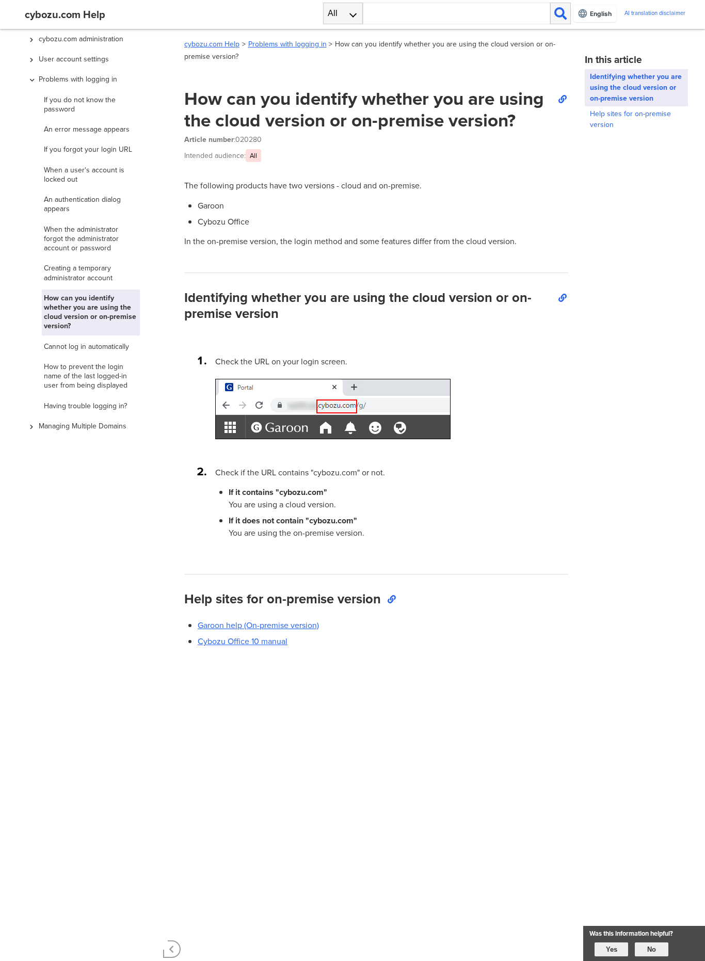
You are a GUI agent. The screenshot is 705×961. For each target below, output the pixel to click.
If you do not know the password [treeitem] (80, 104)
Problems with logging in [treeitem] (78, 79)
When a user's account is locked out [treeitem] (84, 175)
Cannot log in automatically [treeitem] (86, 346)
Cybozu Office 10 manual (242, 641)
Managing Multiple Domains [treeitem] (82, 426)
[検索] (560, 13)
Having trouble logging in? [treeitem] (85, 406)
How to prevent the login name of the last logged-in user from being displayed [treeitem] (85, 376)
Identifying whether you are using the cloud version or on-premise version (636, 87)
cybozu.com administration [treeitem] (81, 39)
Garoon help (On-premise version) (258, 625)
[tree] (94, 471)
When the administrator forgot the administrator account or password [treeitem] (81, 238)
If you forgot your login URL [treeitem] (88, 149)
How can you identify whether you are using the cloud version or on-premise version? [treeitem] (90, 312)
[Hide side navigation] (172, 949)
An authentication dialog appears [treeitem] (82, 204)
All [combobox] (333, 13)
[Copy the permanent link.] (562, 98)
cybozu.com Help (211, 44)
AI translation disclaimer (654, 13)
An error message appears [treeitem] (87, 129)
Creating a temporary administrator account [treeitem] (78, 273)
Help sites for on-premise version (630, 119)
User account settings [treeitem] (74, 59)
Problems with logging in (287, 44)
